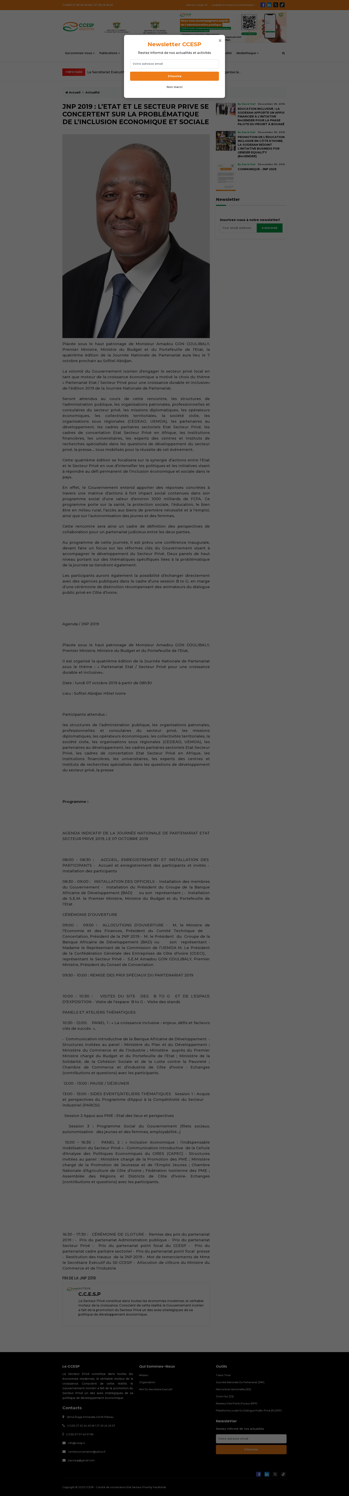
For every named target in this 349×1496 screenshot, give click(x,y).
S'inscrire (174, 76)
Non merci (174, 87)
